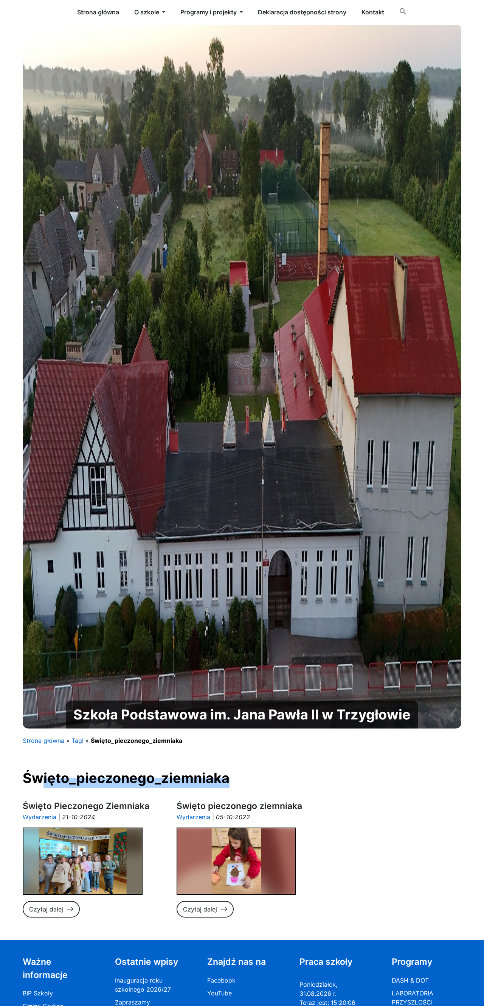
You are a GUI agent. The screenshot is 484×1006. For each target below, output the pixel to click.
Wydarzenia (39, 817)
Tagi (77, 740)
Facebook (221, 980)
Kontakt (372, 12)
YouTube (219, 993)
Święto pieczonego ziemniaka (239, 806)
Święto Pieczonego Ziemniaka (86, 806)
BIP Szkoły (38, 993)
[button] (403, 13)
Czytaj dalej (46, 909)
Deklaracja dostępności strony (302, 12)
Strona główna (43, 740)
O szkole (146, 12)
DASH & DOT (410, 980)
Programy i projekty (208, 12)
